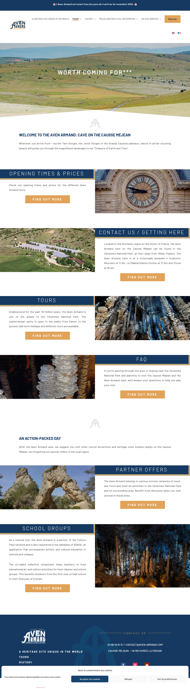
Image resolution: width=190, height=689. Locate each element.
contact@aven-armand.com (144, 644)
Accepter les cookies (90, 679)
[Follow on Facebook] (123, 665)
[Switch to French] (179, 32)
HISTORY (89, 19)
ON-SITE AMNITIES (149, 19)
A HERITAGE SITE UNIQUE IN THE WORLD (50, 19)
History (25, 662)
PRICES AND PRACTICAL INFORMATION (117, 19)
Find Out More (47, 199)
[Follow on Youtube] (147, 665)
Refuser (128, 679)
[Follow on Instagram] (135, 665)
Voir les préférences (167, 679)
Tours (24, 657)
